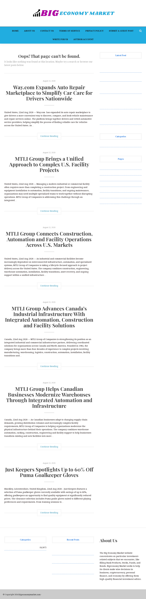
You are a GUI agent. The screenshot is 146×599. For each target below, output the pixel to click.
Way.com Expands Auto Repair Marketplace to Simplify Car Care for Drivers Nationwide (49, 93)
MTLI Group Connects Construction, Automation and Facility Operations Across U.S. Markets (49, 239)
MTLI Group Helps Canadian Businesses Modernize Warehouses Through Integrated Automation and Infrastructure (49, 397)
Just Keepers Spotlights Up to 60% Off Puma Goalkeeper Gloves (49, 472)
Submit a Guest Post (121, 31)
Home (15, 31)
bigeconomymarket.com (29, 594)
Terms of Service (69, 31)
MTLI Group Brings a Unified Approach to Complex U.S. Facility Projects (49, 164)
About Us (29, 31)
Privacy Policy (94, 31)
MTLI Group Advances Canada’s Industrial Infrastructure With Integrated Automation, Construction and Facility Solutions (49, 317)
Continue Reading (49, 136)
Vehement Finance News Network (116, 144)
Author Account (83, 39)
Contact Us (47, 31)
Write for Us (60, 39)
